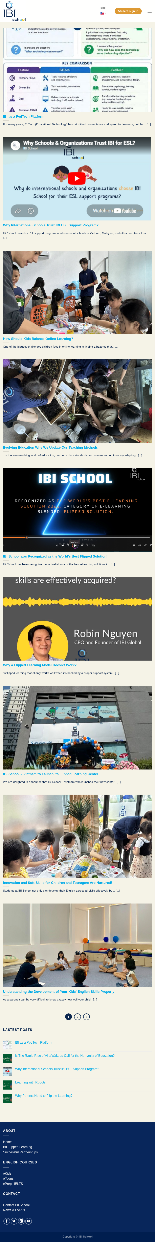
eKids (7, 1173)
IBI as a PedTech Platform (33, 1042)
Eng (103, 7)
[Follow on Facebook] (6, 1221)
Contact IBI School (16, 1205)
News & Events (14, 1210)
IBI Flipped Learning (17, 1147)
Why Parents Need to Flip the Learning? (43, 1095)
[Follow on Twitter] (14, 1221)
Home (7, 1142)
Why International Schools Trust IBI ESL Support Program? (57, 1069)
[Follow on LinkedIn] (21, 1221)
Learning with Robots (30, 1082)
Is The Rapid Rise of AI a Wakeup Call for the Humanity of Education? (65, 1055)
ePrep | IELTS (13, 1184)
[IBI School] (23, 11)
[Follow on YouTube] (28, 1221)
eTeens (8, 1178)
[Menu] (149, 11)
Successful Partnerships (20, 1152)
